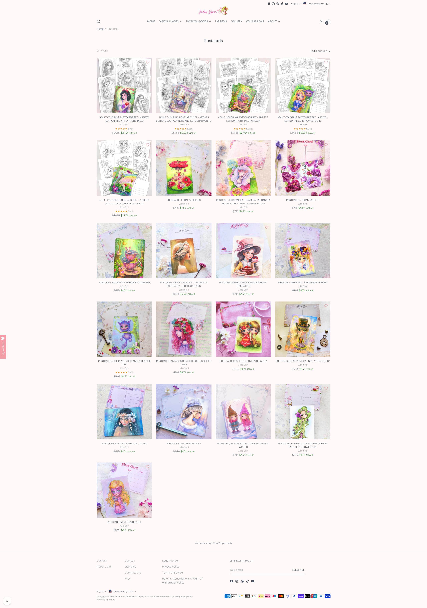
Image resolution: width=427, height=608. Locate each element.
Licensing (130, 566)
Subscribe (298, 570)
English (294, 3)
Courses (130, 560)
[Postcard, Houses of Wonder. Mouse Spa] (124, 250)
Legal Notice (170, 560)
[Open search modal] (98, 21)
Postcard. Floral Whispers (184, 200)
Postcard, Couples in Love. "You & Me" (243, 361)
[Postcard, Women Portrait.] (183, 250)
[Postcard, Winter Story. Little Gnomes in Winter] (243, 411)
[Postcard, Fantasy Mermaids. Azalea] (124, 411)
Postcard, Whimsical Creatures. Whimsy (303, 282)
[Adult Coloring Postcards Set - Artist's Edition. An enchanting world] (124, 168)
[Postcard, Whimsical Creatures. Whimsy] (302, 250)
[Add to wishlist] (147, 62)
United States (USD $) (317, 3)
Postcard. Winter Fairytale (184, 443)
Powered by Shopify (106, 599)
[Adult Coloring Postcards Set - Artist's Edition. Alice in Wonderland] (302, 85)
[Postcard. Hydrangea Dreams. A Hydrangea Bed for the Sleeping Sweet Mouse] (243, 168)
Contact (101, 560)
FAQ (127, 578)
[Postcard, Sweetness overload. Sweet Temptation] (243, 250)
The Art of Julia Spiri (125, 596)
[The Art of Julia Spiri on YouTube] (286, 3)
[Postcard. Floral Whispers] (183, 168)
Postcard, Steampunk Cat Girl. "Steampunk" (303, 361)
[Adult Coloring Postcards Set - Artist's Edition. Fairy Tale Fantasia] (243, 85)
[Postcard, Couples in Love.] (243, 329)
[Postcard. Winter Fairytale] (183, 411)
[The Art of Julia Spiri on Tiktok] (282, 3)
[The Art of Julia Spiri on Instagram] (273, 3)
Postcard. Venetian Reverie (124, 522)
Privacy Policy (170, 566)
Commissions (133, 572)
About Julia (104, 566)
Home (100, 28)
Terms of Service (172, 572)
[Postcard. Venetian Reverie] (124, 490)
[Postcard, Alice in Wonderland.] (124, 329)
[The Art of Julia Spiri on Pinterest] (277, 3)
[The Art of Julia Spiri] (213, 11)
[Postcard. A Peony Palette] (302, 168)
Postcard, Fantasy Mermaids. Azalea (124, 443)
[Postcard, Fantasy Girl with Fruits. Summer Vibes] (183, 329)
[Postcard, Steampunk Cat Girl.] (302, 329)
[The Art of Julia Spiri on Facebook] (269, 3)
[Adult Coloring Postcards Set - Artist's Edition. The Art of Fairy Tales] (124, 85)
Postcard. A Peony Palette (302, 200)
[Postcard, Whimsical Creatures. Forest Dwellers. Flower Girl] (302, 411)
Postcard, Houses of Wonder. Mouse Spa (124, 282)
